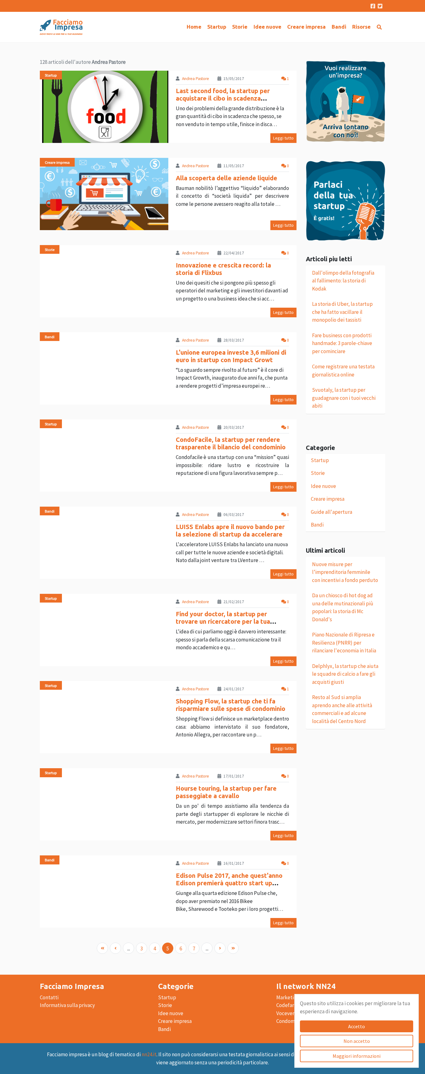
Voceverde (288, 1013)
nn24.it (149, 1054)
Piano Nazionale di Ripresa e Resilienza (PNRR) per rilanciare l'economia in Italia (344, 642)
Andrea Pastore (195, 78)
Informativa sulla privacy (67, 1005)
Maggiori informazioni (357, 1056)
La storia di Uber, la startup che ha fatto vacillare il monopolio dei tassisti (342, 311)
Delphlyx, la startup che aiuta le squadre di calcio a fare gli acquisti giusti (345, 674)
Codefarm (287, 1005)
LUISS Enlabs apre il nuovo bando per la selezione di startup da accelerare (230, 530)
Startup (216, 27)
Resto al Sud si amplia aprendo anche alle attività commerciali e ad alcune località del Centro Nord (342, 709)
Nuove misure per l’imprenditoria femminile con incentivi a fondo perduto (345, 572)
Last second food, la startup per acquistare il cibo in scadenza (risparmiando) (223, 98)
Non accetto (356, 1041)
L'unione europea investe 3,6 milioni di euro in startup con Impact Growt (231, 356)
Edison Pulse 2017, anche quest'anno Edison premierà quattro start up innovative (229, 883)
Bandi (339, 27)
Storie (239, 27)
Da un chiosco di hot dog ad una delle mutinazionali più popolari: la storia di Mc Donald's (342, 607)
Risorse (361, 27)
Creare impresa (306, 27)
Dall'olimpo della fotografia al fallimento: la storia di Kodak (343, 280)
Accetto (356, 1026)
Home (194, 27)
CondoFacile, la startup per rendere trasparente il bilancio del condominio (231, 443)
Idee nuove (267, 27)
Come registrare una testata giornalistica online (343, 370)
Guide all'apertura (331, 512)
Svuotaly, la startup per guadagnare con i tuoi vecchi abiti (344, 397)
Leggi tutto (283, 138)
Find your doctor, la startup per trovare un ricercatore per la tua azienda (223, 621)
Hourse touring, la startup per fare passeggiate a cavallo (226, 792)
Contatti (49, 997)
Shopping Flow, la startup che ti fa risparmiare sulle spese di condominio (230, 705)
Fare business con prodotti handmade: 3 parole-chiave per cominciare (342, 343)
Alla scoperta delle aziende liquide (226, 178)
